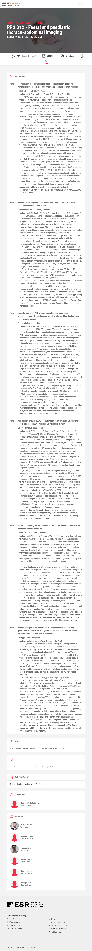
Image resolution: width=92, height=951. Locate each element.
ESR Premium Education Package (59, 925)
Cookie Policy (53, 919)
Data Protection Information (57, 929)
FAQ (50, 935)
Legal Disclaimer (54, 916)
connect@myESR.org (13, 925)
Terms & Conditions (55, 932)
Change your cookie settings (57, 922)
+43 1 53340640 (17, 928)
